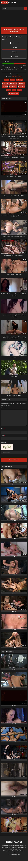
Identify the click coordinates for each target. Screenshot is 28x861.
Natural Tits (14, 86)
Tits (15, 90)
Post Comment (14, 460)
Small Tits (22, 86)
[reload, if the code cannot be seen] (7, 450)
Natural (6, 86)
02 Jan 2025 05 (14, 93)
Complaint (15, 56)
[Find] (25, 8)
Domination (14, 83)
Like (13, 43)
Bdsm (13, 79)
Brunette (6, 83)
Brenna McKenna (17, 76)
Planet (8, 2)
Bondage (20, 79)
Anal (7, 79)
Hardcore (22, 83)
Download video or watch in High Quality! (14, 30)
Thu (20, 90)
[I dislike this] (18, 43)
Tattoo (9, 90)
